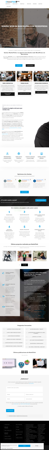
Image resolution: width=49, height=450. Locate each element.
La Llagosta (29, 315)
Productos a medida (41, 441)
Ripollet (25, 315)
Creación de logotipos (7, 438)
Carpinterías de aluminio (30, 441)
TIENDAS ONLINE (24, 83)
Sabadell (25, 311)
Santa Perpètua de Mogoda (39, 314)
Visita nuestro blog (24, 355)
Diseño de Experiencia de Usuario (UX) (40, 364)
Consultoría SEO (7, 424)
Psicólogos (28, 433)
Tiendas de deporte (41, 438)
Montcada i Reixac (35, 315)
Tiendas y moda (40, 430)
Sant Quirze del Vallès (30, 314)
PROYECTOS (29, 3)
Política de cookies (3, 448)
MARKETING (22, 3)
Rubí (43, 310)
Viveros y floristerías (41, 429)
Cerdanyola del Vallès (38, 310)
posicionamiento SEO (13, 127)
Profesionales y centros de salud (31, 427)
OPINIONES (35, 3)
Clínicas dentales (29, 429)
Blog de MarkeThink (19, 424)
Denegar (36, 445)
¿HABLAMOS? (8, 6)
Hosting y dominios (7, 436)
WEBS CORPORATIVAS (8, 83)
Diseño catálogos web (7, 430)
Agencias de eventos (29, 434)
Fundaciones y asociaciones (30, 430)
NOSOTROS (40, 3)
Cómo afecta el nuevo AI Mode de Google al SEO (10, 364)
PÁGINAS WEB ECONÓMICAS (41, 83)
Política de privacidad (10, 448)
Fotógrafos (28, 439)
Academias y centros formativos (31, 435)
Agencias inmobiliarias (41, 424)
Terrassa (29, 311)
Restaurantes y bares (29, 440)
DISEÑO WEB (8, 3)
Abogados (27, 428)
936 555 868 (31, 383)
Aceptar (24, 445)
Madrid (29, 309)
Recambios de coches (41, 428)
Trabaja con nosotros (19, 437)
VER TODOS (24, 264)
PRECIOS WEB (15, 3)
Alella (42, 315)
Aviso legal (17, 429)
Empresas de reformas (29, 424)
